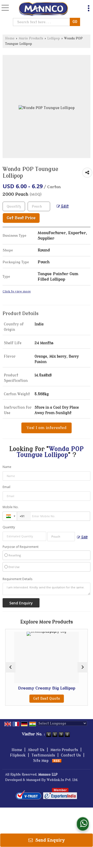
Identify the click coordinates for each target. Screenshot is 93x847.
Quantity (9, 527)
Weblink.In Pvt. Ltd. (62, 780)
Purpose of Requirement (20, 547)
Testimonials (43, 755)
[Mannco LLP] (43, 9)
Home (9, 38)
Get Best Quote (38, 699)
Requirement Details (17, 579)
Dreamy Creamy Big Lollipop (38, 688)
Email (6, 487)
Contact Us (71, 755)
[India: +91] (10, 516)
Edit (64, 206)
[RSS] (56, 761)
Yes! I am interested (46, 427)
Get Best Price (21, 218)
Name (7, 467)
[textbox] (42, 22)
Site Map (41, 761)
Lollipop (53, 38)
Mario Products (31, 38)
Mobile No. (11, 507)
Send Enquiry (49, 840)
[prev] (10, 667)
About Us (36, 750)
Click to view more (17, 291)
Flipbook (18, 755)
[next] (83, 667)
